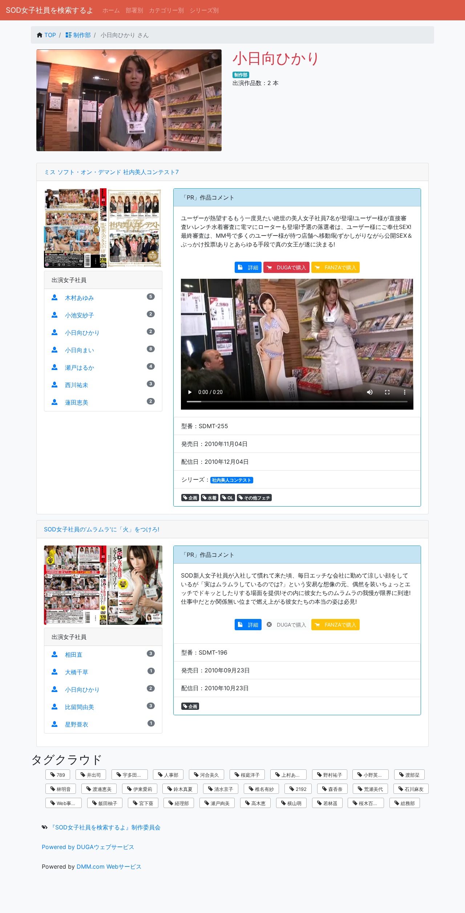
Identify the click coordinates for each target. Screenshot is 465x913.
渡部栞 (412, 775)
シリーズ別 (204, 10)
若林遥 (329, 803)
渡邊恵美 (101, 789)
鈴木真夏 (182, 789)
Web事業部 (68, 803)
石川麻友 (413, 789)
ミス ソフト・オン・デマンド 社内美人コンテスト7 (111, 172)
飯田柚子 (107, 803)
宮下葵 (145, 803)
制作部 (81, 35)
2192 (300, 789)
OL (229, 497)
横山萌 (294, 803)
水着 (212, 497)
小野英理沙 (374, 775)
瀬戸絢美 (219, 803)
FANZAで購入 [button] (338, 267)
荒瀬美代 (373, 789)
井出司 (93, 775)
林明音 (63, 789)
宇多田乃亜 (133, 775)
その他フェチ (256, 497)
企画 (192, 497)
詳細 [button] (250, 267)
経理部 (181, 803)
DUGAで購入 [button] (289, 267)
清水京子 (223, 789)
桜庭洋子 (249, 775)
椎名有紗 (264, 789)
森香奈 (335, 789)
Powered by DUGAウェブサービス (88, 846)
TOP (50, 35)
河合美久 (209, 775)
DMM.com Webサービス (109, 866)
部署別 (134, 10)
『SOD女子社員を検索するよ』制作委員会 (105, 827)
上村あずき (292, 775)
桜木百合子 (370, 803)
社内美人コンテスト (231, 480)
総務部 (407, 803)
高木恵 (258, 803)
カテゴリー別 (166, 10)
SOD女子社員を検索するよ (50, 10)
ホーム (111, 10)
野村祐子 (332, 775)
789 (60, 775)
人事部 (170, 775)
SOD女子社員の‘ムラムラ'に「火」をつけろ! (101, 529)
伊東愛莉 (142, 789)
